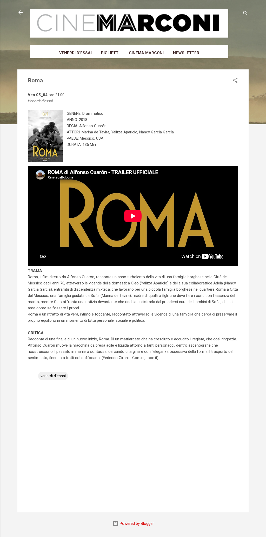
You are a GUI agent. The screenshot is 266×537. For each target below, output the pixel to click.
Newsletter (186, 53)
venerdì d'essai (53, 376)
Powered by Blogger (136, 523)
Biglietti (110, 53)
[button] (235, 81)
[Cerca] (245, 14)
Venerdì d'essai (75, 53)
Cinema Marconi (146, 53)
